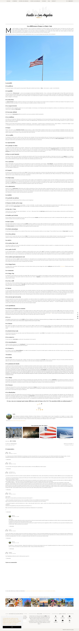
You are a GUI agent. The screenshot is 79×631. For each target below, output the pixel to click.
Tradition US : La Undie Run (30, 438)
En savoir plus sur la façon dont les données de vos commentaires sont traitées (40, 590)
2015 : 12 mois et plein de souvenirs (13, 438)
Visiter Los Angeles (23, 1)
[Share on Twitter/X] (12, 441)
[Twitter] (36, 409)
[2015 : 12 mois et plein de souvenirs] (14, 432)
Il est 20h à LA (12, 472)
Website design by (68, 629)
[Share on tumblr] (15, 441)
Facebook (23, 420)
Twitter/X (15, 420)
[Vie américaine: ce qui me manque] (48, 432)
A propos (14, 1)
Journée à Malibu (69, 444)
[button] (9, 602)
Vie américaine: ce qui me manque (47, 438)
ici (55, 34)
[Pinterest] (69, 1)
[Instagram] (68, 1)
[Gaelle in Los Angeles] (39, 11)
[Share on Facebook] (11, 441)
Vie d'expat (42, 24)
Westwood (63, 266)
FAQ (49, 1)
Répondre (9, 459)
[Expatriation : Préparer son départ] (65, 432)
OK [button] (12, 627)
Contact (54, 1)
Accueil (8, 1)
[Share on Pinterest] (14, 441)
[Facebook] (71, 1)
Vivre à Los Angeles (35, 1)
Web (11, 420)
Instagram (19, 420)
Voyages (44, 1)
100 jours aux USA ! (11, 444)
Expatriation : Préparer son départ (64, 438)
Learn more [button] (14, 624)
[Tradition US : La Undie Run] (31, 432)
